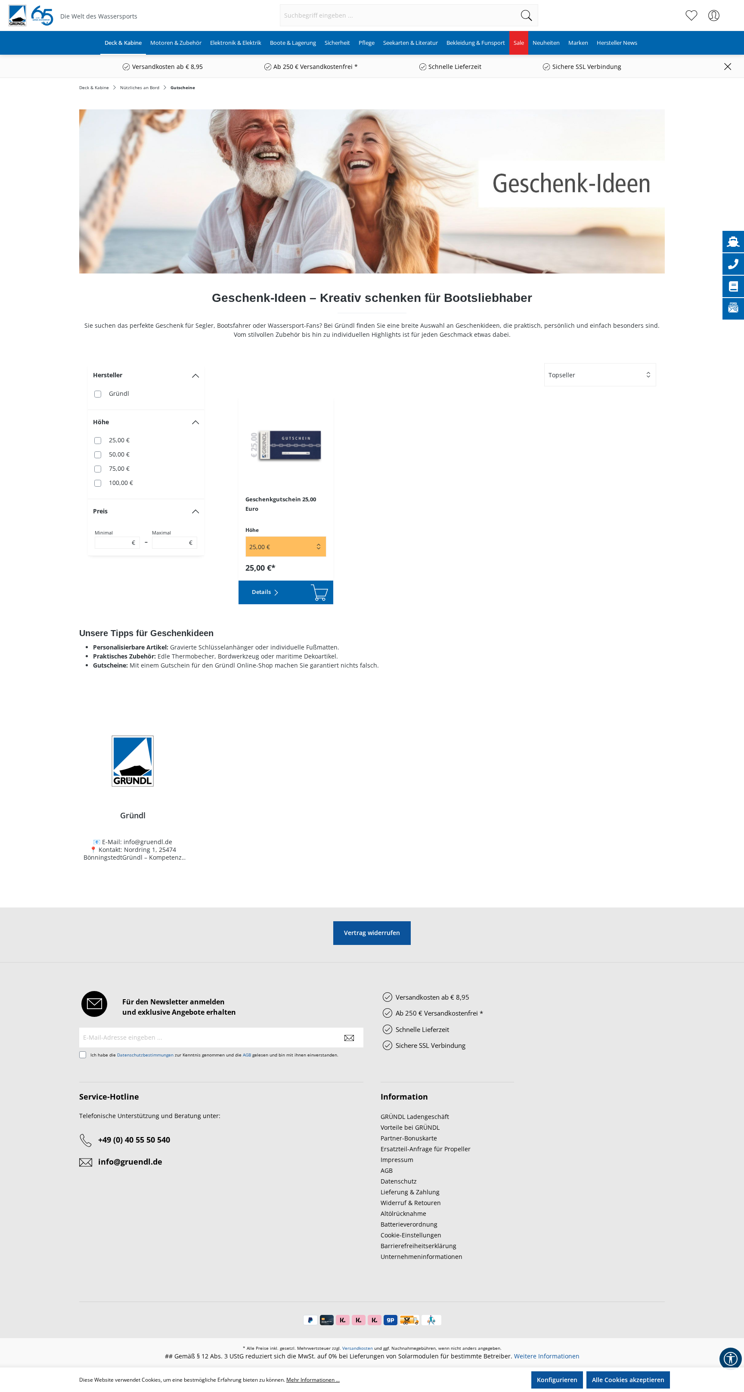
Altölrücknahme (403, 1213)
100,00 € (121, 482)
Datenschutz (399, 1181)
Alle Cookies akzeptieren (628, 1380)
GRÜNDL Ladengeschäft (415, 1116)
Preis (100, 511)
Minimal (115, 538)
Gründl (119, 393)
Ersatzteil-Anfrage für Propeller (426, 1149)
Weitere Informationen (547, 1356)
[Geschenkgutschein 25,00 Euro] (285, 445)
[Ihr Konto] (714, 15)
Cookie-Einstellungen (411, 1235)
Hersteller (107, 375)
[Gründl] (133, 761)
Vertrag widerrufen (372, 933)
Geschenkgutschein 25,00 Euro (280, 504)
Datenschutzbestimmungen (145, 1055)
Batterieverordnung (409, 1224)
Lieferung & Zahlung (410, 1192)
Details (262, 592)
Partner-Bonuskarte (409, 1138)
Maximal (172, 538)
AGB (247, 1055)
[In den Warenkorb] (309, 592)
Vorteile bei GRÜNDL (410, 1127)
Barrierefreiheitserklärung (418, 1246)
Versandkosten (357, 1348)
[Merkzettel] (691, 15)
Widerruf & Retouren (411, 1203)
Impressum (397, 1160)
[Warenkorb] (730, 11)
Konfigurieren (557, 1380)
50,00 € (119, 454)
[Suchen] (526, 15)
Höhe (101, 422)
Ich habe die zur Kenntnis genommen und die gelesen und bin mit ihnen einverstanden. (214, 1055)
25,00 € (119, 440)
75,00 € (119, 468)
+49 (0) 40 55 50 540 (134, 1139)
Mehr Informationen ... (313, 1379)
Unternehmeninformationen (421, 1256)
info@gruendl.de (130, 1161)
